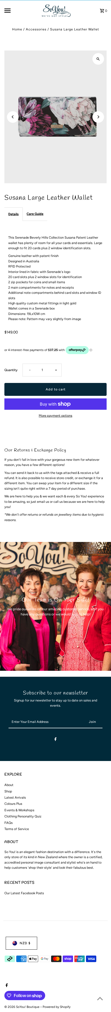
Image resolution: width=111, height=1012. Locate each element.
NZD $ (25, 943)
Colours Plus (13, 804)
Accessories (36, 29)
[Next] (98, 117)
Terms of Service (16, 829)
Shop (8, 791)
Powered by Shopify (56, 1007)
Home (17, 29)
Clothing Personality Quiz (22, 816)
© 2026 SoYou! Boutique (22, 1007)
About (8, 785)
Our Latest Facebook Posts (24, 893)
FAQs (8, 823)
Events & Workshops (19, 810)
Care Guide (35, 214)
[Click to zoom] (98, 59)
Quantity (11, 370)
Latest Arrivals (15, 797)
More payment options (55, 415)
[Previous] (13, 117)
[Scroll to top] (100, 998)
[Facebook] (55, 740)
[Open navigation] (20, 10)
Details (13, 214)
